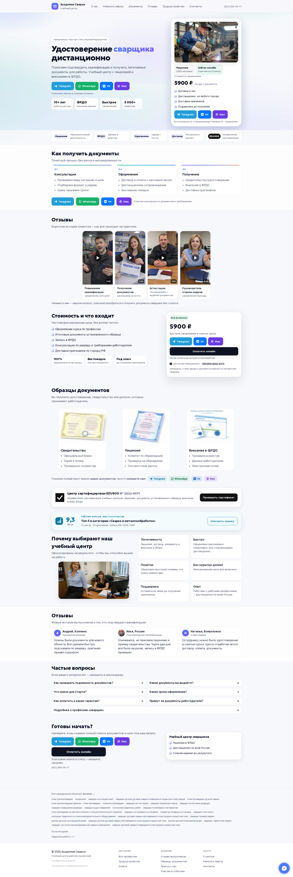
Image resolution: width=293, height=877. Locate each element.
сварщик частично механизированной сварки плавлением (81, 825)
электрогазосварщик (62, 799)
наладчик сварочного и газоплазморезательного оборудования (84, 816)
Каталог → (89, 793)
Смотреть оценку (222, 521)
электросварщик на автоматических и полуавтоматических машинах (87, 812)
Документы (136, 6)
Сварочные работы (63, 836)
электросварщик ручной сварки (203, 799)
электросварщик (92, 803)
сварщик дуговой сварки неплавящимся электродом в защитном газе (153, 816)
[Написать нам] (284, 868)
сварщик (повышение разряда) (67, 807)
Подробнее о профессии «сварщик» (79, 710)
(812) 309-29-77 (232, 6)
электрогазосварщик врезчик (66, 803)
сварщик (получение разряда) (195, 803)
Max (124, 85)
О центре (208, 856)
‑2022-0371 (217, 363)
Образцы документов (174, 861)
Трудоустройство (173, 6)
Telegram (64, 85)
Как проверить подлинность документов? (83, 682)
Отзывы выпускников (173, 856)
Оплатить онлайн (204, 351)
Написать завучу (113, 6)
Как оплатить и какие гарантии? (77, 701)
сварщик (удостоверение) (97, 807)
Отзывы (152, 6)
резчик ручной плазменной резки (185, 820)
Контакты (196, 6)
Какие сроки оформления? (168, 691)
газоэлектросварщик (113, 803)
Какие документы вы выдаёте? (171, 682)
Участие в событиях (173, 871)
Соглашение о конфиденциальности (70, 865)
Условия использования (63, 860)
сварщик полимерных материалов (160, 807)
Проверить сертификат (219, 497)
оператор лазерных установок (175, 812)
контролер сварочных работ (126, 807)
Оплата (123, 866)
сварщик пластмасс (203, 812)
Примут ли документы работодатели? (176, 701)
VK (108, 85)
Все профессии (128, 856)
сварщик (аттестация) (137, 803)
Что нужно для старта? (70, 691)
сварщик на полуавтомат (101, 799)
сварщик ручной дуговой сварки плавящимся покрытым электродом (150, 799)
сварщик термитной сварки (217, 820)
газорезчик (80, 799)
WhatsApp (89, 85)
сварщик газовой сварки (202, 816)
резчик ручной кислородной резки (69, 820)
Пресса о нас (169, 866)
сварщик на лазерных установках (141, 812)
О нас (94, 6)
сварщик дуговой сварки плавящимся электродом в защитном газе (146, 825)
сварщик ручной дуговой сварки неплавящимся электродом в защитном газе (127, 820)
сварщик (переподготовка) (164, 803)
